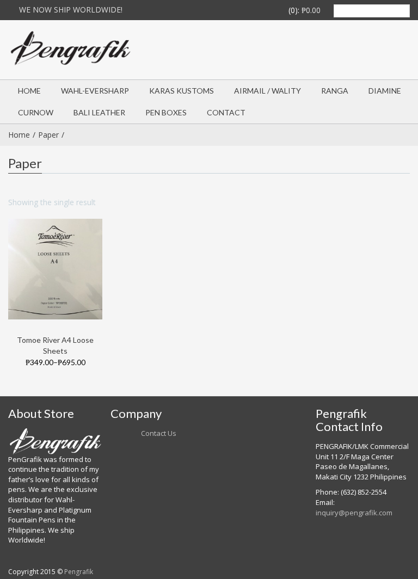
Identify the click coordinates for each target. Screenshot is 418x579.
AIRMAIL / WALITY (267, 90)
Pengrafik (78, 571)
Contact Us (158, 433)
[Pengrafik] (72, 48)
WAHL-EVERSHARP (95, 90)
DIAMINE (384, 90)
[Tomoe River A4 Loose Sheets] (55, 268)
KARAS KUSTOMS (181, 90)
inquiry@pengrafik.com (354, 513)
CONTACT (226, 112)
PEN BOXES (166, 112)
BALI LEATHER (99, 112)
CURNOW (35, 112)
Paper (48, 135)
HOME (29, 90)
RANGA (334, 90)
